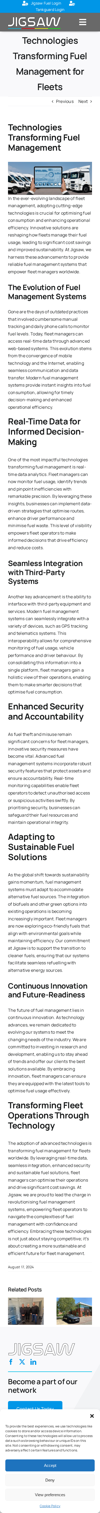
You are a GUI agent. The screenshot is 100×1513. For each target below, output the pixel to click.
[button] (92, 1416)
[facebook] (11, 1362)
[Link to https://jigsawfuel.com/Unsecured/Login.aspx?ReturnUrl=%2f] (25, 3)
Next (83, 101)
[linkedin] (33, 1362)
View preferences (50, 1494)
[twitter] (22, 1362)
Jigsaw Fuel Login (46, 3)
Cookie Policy (50, 1506)
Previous (65, 101)
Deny (50, 1480)
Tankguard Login (50, 9)
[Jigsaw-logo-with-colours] (34, 16)
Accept (50, 1465)
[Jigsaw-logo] (41, 1342)
